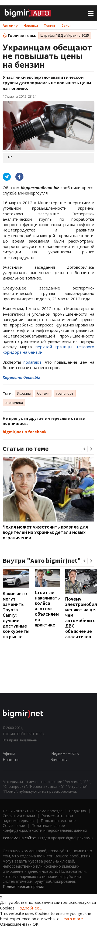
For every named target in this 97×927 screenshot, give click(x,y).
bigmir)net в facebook (25, 431)
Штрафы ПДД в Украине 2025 (64, 35)
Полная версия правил (23, 886)
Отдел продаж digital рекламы (65, 837)
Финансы (59, 759)
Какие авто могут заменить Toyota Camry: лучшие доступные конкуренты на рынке (16, 615)
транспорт (65, 393)
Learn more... (73, 918)
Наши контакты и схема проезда (33, 810)
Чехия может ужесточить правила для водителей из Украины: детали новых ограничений (45, 532)
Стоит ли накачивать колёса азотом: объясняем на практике (47, 608)
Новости (11, 759)
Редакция (77, 810)
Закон (66, 25)
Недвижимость (65, 753)
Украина (24, 393)
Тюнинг (50, 25)
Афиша (9, 753)
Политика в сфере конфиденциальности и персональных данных (45, 828)
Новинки (31, 25)
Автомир (10, 25)
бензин (43, 393)
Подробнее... (29, 908)
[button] (84, 449)
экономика (14, 402)
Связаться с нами (19, 815)
